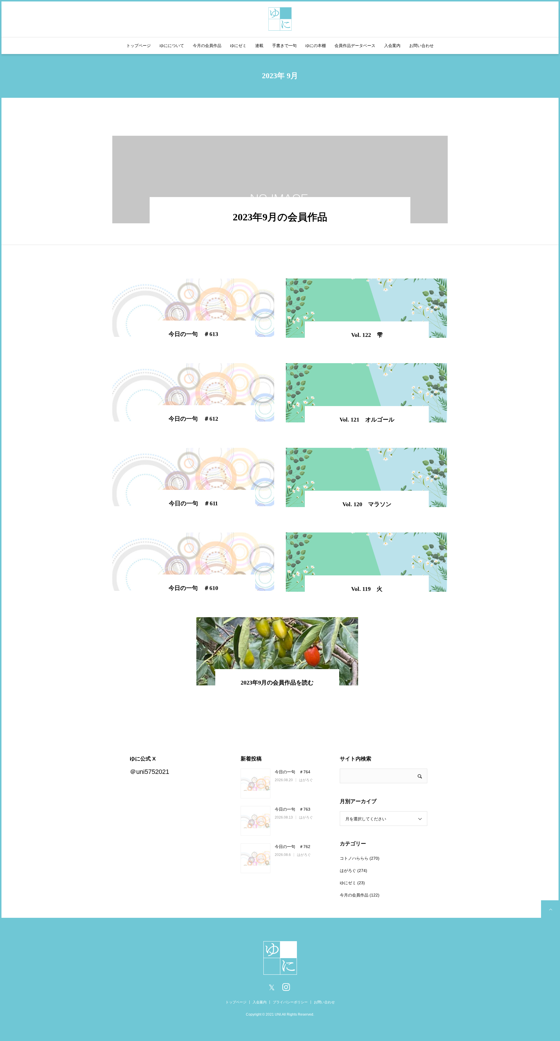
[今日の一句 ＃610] (193, 561)
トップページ (138, 45)
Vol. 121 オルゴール (367, 419)
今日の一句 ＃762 (292, 846)
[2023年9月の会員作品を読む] (277, 651)
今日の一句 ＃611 (193, 503)
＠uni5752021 (149, 771)
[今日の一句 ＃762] (255, 858)
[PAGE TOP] (550, 909)
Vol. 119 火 (366, 589)
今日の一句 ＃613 (193, 334)
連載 (259, 45)
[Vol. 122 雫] (367, 308)
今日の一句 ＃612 (193, 418)
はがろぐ (306, 780)
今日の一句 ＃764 (292, 772)
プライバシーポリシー (290, 1002)
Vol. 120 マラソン (366, 504)
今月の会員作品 (207, 45)
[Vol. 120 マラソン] (367, 477)
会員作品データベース (355, 45)
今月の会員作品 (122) (359, 895)
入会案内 (392, 45)
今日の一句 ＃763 (292, 809)
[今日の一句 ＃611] (193, 477)
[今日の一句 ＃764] (255, 783)
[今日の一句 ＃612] (193, 392)
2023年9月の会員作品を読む (277, 682)
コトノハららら (354, 858)
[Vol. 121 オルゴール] (367, 392)
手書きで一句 (284, 45)
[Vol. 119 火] (367, 562)
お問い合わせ (421, 45)
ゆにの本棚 (315, 45)
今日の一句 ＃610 (193, 588)
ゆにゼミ (238, 45)
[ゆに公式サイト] (280, 18)
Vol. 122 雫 (367, 335)
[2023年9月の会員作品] (280, 179)
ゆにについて (172, 45)
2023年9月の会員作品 (280, 217)
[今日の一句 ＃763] (255, 821)
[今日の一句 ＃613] (193, 307)
